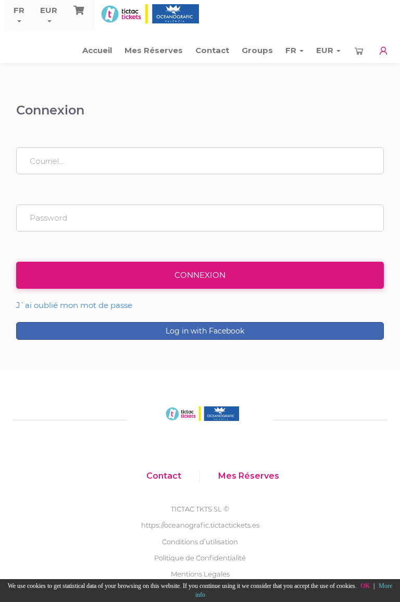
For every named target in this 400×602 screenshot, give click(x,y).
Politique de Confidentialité (200, 558)
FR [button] (19, 10)
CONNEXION (200, 275)
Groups (257, 50)
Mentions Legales (200, 574)
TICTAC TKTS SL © (200, 509)
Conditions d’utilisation (200, 541)
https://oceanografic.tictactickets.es (200, 525)
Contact (212, 50)
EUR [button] (48, 10)
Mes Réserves (153, 50)
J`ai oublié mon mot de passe (74, 305)
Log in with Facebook (204, 331)
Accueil (97, 50)
